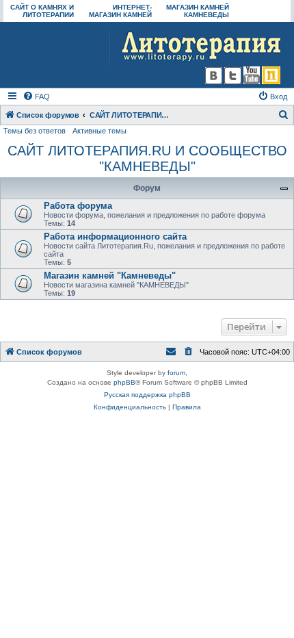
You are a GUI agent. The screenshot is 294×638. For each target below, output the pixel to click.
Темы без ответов (34, 131)
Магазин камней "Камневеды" (110, 275)
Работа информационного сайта (115, 236)
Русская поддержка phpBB (147, 394)
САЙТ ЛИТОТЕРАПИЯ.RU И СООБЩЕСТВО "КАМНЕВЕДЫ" (147, 158)
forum (176, 373)
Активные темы (99, 131)
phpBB (124, 382)
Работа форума (78, 206)
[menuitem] (36, 96)
